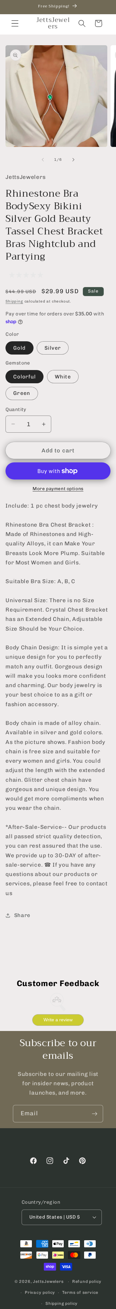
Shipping (14, 301)
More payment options (58, 488)
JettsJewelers (48, 1281)
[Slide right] (73, 159)
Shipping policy (61, 1303)
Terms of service (80, 1292)
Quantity (15, 409)
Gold (19, 348)
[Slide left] (43, 159)
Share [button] (22, 915)
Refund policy (87, 1281)
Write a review (58, 1019)
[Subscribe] (94, 1113)
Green (21, 393)
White (63, 377)
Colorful (24, 377)
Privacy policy (40, 1292)
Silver (52, 348)
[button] (15, 23)
